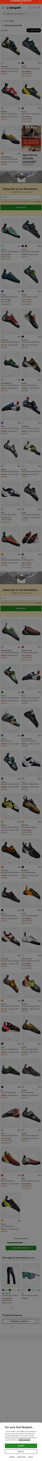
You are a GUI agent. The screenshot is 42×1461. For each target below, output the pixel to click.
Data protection (25, 1440)
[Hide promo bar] (40, 2)
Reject (21, 1452)
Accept (21, 1446)
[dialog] (21, 1441)
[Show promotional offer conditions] (21, 3)
